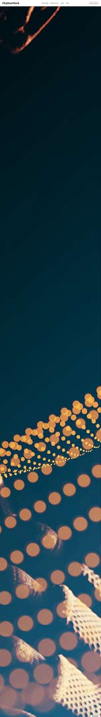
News (67, 3)
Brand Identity (45, 3)
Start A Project (93, 3)
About (62, 3)
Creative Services (54, 3)
